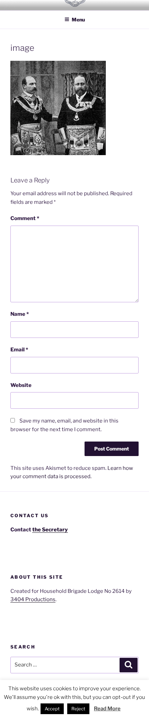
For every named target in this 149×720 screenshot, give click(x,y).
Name (19, 314)
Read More (107, 708)
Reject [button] (78, 708)
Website (21, 385)
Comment (24, 218)
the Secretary (50, 530)
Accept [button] (52, 708)
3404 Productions (32, 599)
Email (19, 350)
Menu (78, 19)
